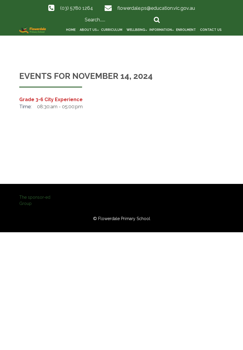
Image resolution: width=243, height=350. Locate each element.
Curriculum (111, 29)
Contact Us (211, 29)
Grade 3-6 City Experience (51, 99)
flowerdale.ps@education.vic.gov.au (156, 8)
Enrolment (186, 29)
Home (71, 29)
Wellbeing (136, 29)
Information (160, 29)
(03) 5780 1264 (76, 8)
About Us (88, 29)
